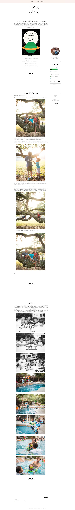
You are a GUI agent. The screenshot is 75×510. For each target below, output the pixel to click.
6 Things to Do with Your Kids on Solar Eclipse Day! (31, 21)
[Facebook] (53, 64)
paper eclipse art (29, 66)
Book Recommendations (55, 100)
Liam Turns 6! (31, 303)
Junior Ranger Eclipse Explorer (27, 60)
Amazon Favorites (40, 1)
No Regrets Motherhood (31, 93)
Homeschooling (55, 99)
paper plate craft (35, 66)
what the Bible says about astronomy (32, 58)
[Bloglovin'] (57, 64)
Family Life (33, 479)
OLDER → (46, 497)
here (36, 61)
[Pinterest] (54, 64)
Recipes (55, 96)
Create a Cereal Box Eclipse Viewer (31, 63)
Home (32, 1)
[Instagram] (56, 64)
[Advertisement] (31, 85)
